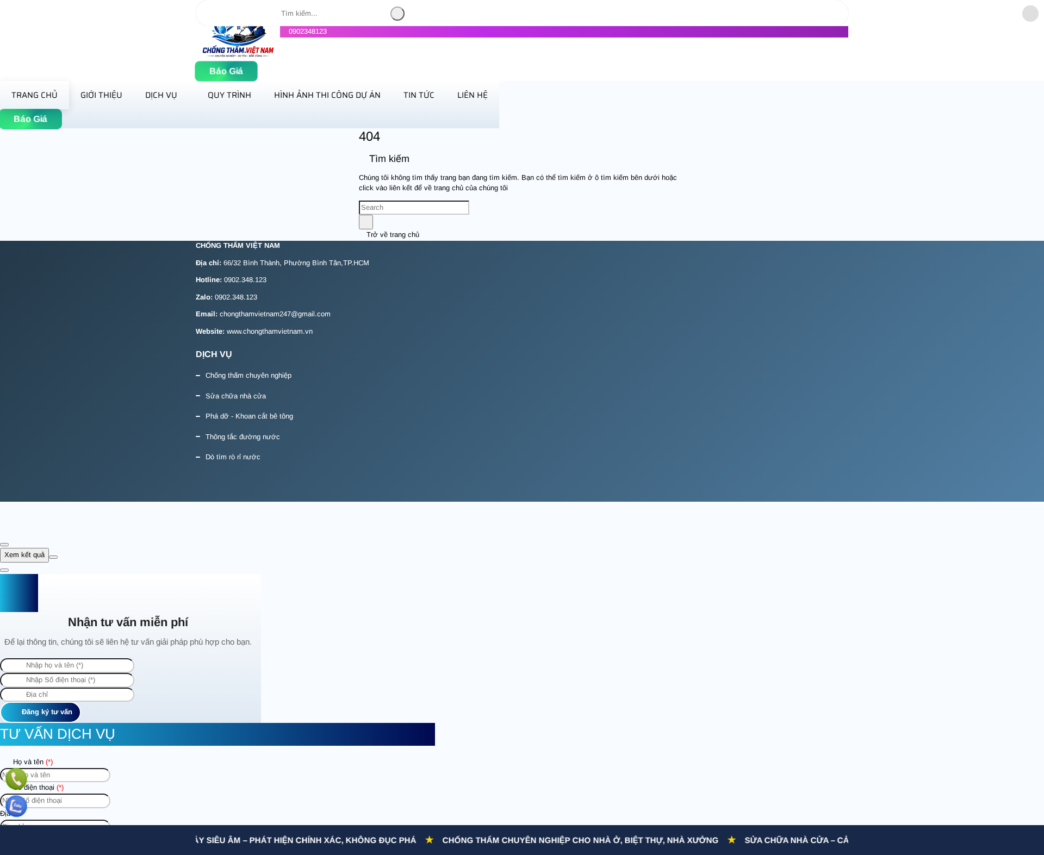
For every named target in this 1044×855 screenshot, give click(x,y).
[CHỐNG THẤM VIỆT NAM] (238, 55)
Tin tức (418, 95)
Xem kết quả (24, 555)
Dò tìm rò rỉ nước (233, 457)
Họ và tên (32, 762)
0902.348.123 (245, 280)
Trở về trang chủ (391, 234)
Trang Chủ (34, 95)
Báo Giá (226, 71)
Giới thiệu (101, 95)
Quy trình (229, 95)
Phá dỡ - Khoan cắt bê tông (249, 416)
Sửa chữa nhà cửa (236, 396)
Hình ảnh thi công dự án (327, 95)
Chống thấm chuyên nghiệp (248, 375)
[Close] (4, 544)
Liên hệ (472, 95)
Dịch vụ (161, 95)
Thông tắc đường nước (243, 437)
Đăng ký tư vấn (46, 712)
